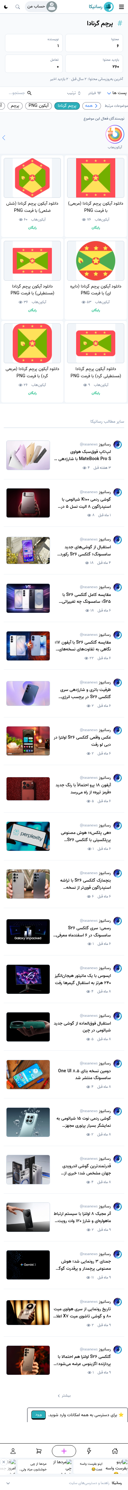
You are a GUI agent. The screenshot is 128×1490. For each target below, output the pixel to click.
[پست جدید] (64, 1451)
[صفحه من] (13, 1451)
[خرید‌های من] (39, 1451)
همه (89, 105)
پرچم (15, 105)
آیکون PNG (38, 105)
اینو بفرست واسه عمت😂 (91, 1466)
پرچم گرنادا (67, 105)
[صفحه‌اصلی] (115, 1451)
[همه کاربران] (3, 137)
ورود (38, 1414)
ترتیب (71, 93)
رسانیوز (95, 444)
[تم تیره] (6, 7)
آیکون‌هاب (102, 219)
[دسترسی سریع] (89, 1451)
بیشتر (66, 1395)
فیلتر (92, 93)
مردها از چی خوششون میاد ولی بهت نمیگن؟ (34, 1466)
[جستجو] (17, 7)
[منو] (121, 7)
